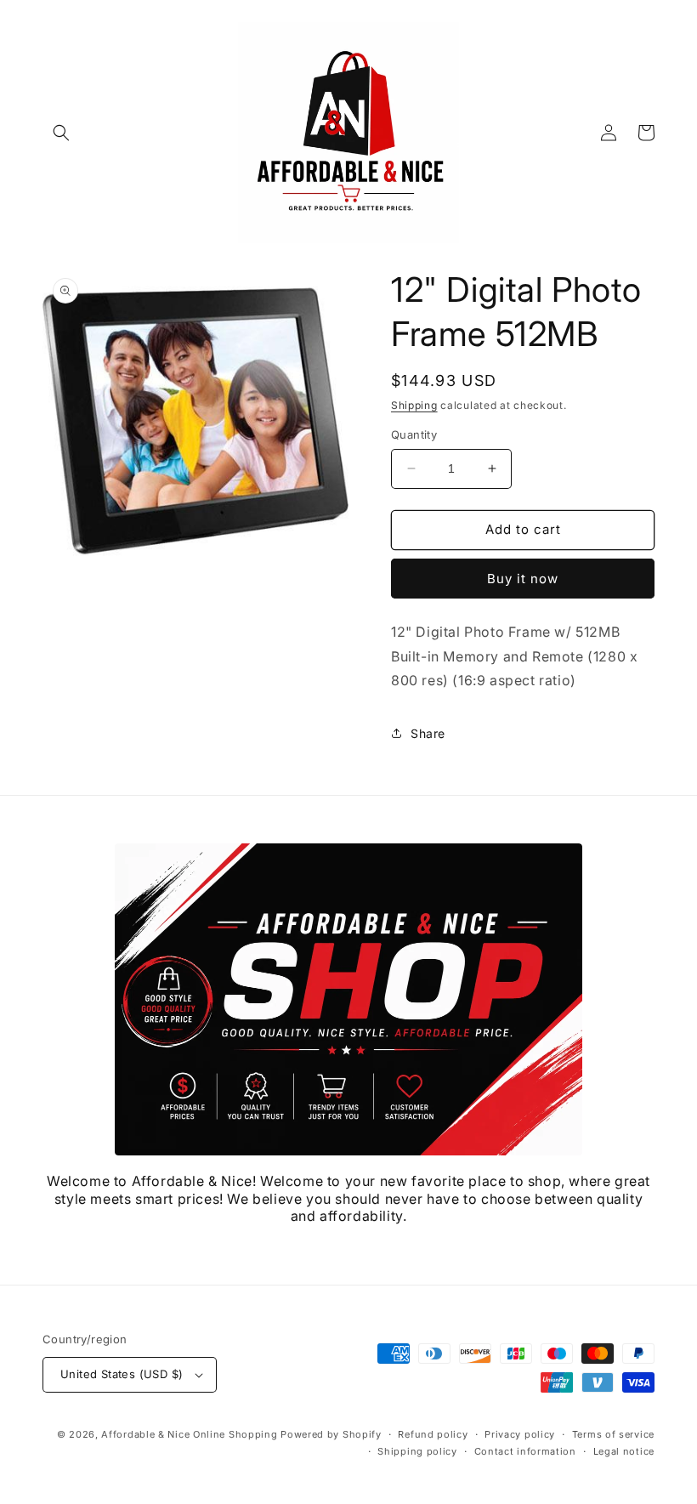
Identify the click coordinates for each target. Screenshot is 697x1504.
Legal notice (623, 1451)
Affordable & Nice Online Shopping (189, 1434)
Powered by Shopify (331, 1434)
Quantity (414, 434)
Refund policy (433, 1434)
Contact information (525, 1451)
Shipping (414, 405)
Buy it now (522, 578)
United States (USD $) (121, 1374)
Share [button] (428, 733)
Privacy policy (519, 1434)
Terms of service (613, 1434)
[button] (61, 132)
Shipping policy (417, 1451)
